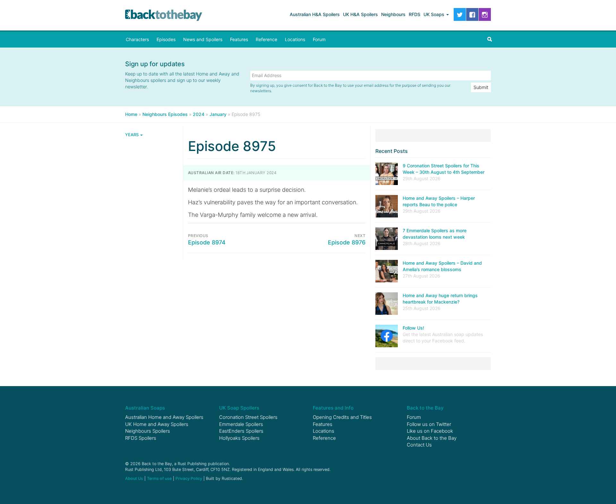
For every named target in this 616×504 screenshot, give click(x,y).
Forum (319, 39)
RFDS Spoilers (140, 438)
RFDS (414, 14)
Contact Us (419, 445)
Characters (137, 39)
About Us (134, 478)
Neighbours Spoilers (147, 431)
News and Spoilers (202, 39)
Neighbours (393, 14)
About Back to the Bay (432, 438)
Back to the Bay (163, 15)
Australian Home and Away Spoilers (164, 417)
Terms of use (159, 478)
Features (239, 39)
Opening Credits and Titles (342, 417)
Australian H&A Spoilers (315, 14)
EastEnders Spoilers (241, 431)
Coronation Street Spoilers (248, 417)
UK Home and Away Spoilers (156, 424)
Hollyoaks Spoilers (239, 438)
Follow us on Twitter (429, 424)
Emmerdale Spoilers (241, 424)
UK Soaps (435, 14)
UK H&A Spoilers (360, 14)
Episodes (166, 39)
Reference (266, 39)
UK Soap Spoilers (239, 408)
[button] (489, 39)
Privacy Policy (188, 478)
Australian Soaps (145, 408)
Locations (295, 39)
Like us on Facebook (430, 431)
